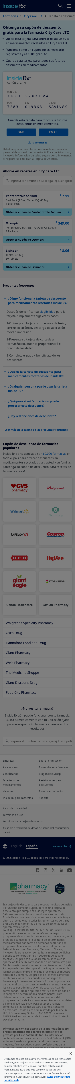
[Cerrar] (71, 1053)
